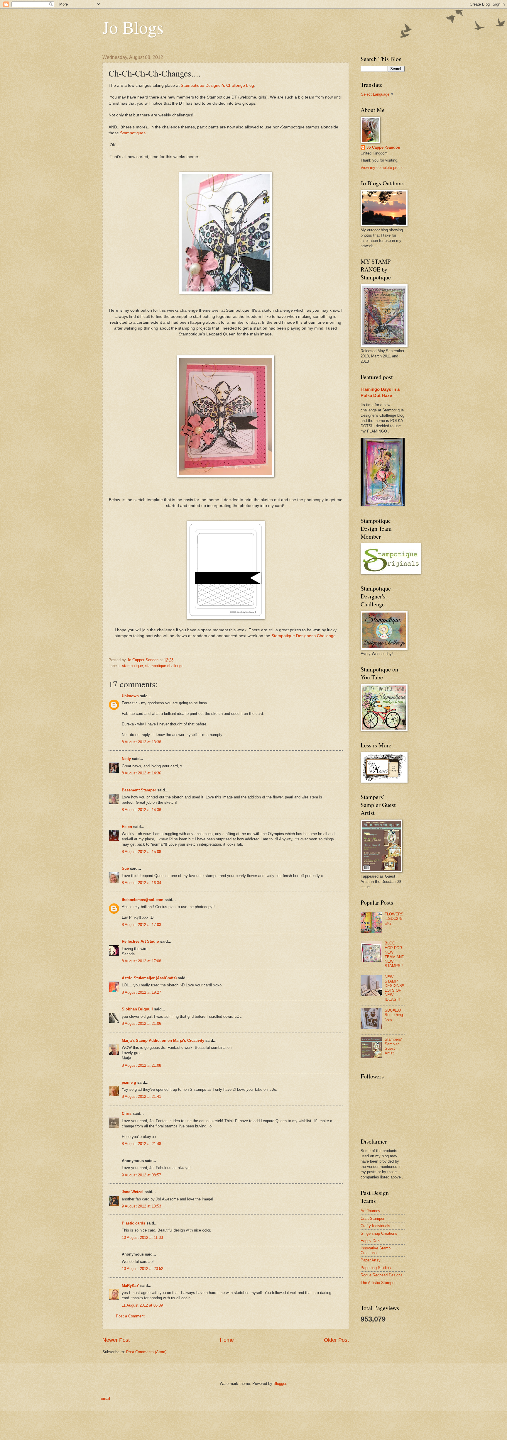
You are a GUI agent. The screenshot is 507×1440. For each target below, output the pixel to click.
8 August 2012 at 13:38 (141, 742)
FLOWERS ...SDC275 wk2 (394, 918)
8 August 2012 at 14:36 (141, 773)
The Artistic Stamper (378, 1282)
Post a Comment (130, 1316)
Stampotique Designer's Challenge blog (217, 85)
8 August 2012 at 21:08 (141, 1065)
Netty (126, 759)
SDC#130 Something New (394, 1015)
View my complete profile (382, 167)
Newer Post (116, 1340)
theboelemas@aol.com (142, 900)
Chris (126, 1113)
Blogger (279, 1383)
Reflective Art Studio (140, 941)
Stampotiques (133, 133)
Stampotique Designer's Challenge (303, 636)
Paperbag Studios (376, 1268)
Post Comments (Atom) (146, 1352)
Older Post (336, 1340)
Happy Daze (371, 1241)
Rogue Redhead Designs (382, 1275)
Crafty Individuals (375, 1226)
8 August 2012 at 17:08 (141, 961)
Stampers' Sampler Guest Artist (393, 1046)
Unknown (130, 696)
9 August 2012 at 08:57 (141, 1175)
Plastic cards (133, 1223)
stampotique (132, 666)
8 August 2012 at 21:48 (141, 1144)
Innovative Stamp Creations (376, 1250)
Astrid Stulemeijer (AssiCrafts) (149, 978)
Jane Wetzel (132, 1192)
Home (227, 1340)
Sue (125, 868)
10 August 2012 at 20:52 (142, 1268)
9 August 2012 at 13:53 (141, 1206)
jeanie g (129, 1082)
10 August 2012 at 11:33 (142, 1237)
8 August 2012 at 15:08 (141, 851)
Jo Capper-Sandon (383, 147)
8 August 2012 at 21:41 (141, 1096)
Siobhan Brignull (137, 1009)
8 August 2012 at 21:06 (141, 1023)
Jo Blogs (132, 27)
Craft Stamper (372, 1218)
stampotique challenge (164, 666)
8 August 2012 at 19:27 (141, 992)
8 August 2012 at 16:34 (141, 883)
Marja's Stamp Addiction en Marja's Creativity (163, 1040)
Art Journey (370, 1211)
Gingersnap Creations (379, 1233)
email (105, 1398)
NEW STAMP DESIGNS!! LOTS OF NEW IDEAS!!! (394, 988)
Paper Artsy (371, 1260)
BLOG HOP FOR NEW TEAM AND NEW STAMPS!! (394, 954)
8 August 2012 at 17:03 (141, 924)
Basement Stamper (139, 790)
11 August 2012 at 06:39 (142, 1305)
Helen (127, 827)
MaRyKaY (130, 1285)
